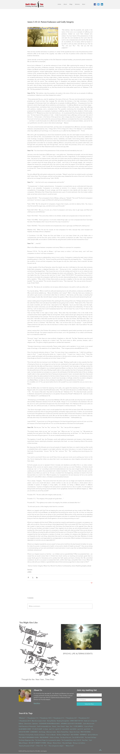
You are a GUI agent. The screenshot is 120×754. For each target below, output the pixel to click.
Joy (92, 729)
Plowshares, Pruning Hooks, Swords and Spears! (32, 734)
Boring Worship (51, 721)
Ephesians (35, 723)
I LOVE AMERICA (78, 726)
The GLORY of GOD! (78, 737)
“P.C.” (45, 746)
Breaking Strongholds (63, 721)
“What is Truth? (69, 746)
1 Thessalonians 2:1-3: (58, 718)
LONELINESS (34, 732)
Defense (21, 723)
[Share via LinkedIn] (37, 577)
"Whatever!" (22, 718)
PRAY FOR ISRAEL (86, 732)
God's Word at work (88, 723)
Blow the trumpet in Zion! (39, 721)
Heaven (54, 726)
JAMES (29, 572)
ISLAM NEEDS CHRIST (25, 729)
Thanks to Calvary (54, 737)
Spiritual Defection (93, 734)
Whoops (49, 743)
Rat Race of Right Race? (63, 734)
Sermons (29, 569)
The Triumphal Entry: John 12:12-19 (71, 740)
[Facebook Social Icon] (95, 4)
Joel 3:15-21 (87, 729)
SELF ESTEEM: (75, 734)
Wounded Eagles (67, 743)
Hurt (71, 726)
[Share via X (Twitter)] (32, 577)
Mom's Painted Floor (63, 732)
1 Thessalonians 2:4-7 (71, 718)
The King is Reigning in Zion (26, 740)
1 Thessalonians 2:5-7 (83, 718)
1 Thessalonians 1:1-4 (32, 718)
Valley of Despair (23, 743)
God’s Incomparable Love (44, 726)
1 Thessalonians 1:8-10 (45, 718)
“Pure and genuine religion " (56, 746)
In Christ (45, 729)
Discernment (27, 723)
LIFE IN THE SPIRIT (24, 732)
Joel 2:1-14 (58, 729)
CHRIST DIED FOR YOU (76, 721)
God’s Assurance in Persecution (27, 726)
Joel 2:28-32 (73, 729)
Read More (37, 703)
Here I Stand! (61, 726)
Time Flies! (85, 740)
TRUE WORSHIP (44, 737)
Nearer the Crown (75, 732)
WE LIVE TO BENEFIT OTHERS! (37, 743)
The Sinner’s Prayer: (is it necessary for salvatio (47, 740)
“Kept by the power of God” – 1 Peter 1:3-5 (31, 746)
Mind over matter (51, 732)
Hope (67, 726)
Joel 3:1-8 (80, 729)
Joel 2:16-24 (65, 729)
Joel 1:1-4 (51, 729)
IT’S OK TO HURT (37, 729)
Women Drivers (57, 743)
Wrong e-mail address (79, 743)
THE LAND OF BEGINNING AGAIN (29, 737)
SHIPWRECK (83, 734)
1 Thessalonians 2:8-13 (25, 721)
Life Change (42, 732)
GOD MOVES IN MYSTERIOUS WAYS (49, 723)
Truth (90, 740)
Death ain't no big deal (90, 721)
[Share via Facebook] (28, 577)
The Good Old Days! (90, 737)
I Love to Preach (88, 726)
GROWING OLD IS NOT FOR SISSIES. (71, 723)
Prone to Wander (51, 734)
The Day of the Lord (65, 737)
